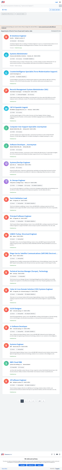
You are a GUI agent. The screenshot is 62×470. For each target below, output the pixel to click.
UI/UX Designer (16, 308)
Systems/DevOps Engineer (20, 162)
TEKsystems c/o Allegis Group (16, 182)
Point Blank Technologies (15, 91)
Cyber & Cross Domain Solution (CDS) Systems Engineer (31, 289)
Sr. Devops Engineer (17, 180)
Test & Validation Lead (18, 198)
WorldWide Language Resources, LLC (18, 109)
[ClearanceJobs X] (54, 454)
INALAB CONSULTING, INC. (16, 129)
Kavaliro (12, 38)
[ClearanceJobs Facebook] (52, 454)
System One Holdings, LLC (16, 364)
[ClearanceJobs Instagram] (59, 454)
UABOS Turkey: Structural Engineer (23, 234)
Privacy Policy (4, 468)
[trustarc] (57, 468)
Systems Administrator (19, 54)
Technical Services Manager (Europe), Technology (29, 271)
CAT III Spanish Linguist (19, 107)
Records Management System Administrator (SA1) (29, 89)
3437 (40, 401)
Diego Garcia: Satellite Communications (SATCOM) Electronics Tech (33, 253)
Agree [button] (39, 465)
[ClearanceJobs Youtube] (57, 454)
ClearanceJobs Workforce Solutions (18, 56)
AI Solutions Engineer (18, 36)
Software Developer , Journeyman (23, 144)
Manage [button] (23, 465)
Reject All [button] (31, 465)
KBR (11, 200)
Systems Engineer (17, 344)
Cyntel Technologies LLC (15, 74)
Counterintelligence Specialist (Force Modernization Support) (33, 71)
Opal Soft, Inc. (13, 164)
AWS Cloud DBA (16, 362)
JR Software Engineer (18, 380)
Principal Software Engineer (20, 216)
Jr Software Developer (18, 326)
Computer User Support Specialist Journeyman (28, 127)
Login (56, 2)
